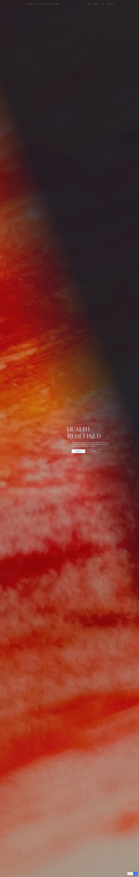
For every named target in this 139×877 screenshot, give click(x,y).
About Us (95, 4)
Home (88, 4)
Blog (102, 4)
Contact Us (110, 4)
